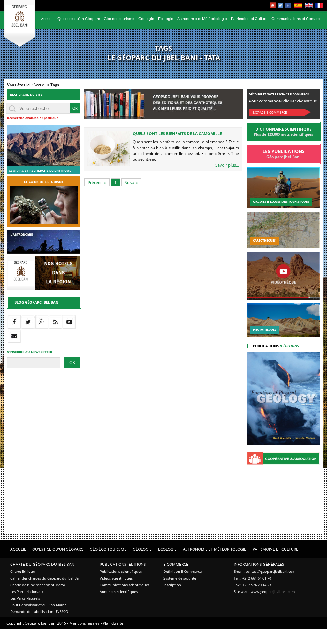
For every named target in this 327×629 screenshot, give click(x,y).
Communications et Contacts (296, 19)
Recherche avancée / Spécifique (32, 118)
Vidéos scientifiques (116, 578)
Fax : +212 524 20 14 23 (252, 584)
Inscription (172, 584)
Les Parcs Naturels (25, 598)
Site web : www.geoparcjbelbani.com (264, 591)
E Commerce (176, 564)
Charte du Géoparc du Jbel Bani (42, 564)
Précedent (97, 182)
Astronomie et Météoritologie (202, 19)
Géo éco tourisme (119, 19)
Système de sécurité (180, 578)
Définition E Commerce (183, 571)
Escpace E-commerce (269, 112)
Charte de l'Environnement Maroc (37, 584)
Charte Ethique (22, 571)
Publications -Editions (123, 564)
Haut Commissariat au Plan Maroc (38, 604)
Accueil (47, 19)
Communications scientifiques (124, 584)
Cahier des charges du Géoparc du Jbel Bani (46, 578)
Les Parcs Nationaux (26, 591)
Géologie (146, 19)
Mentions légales (84, 623)
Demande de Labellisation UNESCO (39, 611)
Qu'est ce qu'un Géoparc (78, 19)
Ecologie (165, 19)
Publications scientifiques (121, 571)
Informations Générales (259, 564)
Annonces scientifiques (119, 591)
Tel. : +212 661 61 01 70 (252, 578)
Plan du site (113, 623)
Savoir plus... (227, 165)
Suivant (131, 182)
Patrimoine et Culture (249, 19)
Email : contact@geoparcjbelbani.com (264, 571)
